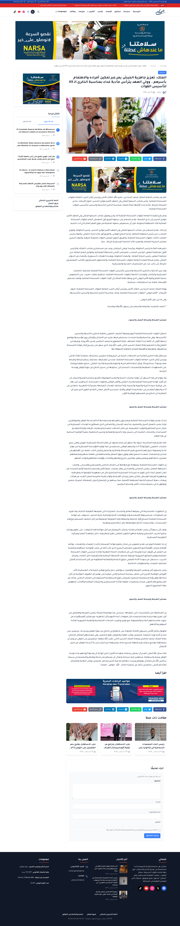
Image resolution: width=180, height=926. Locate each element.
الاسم (157, 802)
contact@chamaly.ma (76, 871)
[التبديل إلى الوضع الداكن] (33, 12)
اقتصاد (109, 12)
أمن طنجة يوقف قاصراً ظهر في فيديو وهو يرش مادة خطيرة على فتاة (105, 868)
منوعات (81, 12)
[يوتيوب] (19, 12)
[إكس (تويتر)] (158, 888)
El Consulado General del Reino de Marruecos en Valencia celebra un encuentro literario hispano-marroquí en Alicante (36, 131)
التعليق (157, 781)
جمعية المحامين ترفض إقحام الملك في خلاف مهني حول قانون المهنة (106, 894)
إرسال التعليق (152, 836)
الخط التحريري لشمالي (48, 201)
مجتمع (118, 12)
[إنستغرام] (23, 12)
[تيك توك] (15, 12)
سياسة (126, 12)
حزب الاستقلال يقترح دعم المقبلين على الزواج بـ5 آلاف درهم (82, 747)
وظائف (73, 12)
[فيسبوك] (28, 12)
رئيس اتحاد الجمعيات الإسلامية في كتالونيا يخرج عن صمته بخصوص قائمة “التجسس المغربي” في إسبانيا (104, 881)
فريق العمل (30, 1)
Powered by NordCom (76, 919)
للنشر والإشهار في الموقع (47, 207)
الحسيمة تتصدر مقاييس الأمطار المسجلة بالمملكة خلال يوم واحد (37, 185)
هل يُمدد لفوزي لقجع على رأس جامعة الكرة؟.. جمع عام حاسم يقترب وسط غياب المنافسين (36, 158)
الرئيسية (136, 12)
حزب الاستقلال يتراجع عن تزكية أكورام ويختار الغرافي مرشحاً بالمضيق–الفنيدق (116, 747)
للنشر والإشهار (18, 1)
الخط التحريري (42, 1)
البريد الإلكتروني (154, 812)
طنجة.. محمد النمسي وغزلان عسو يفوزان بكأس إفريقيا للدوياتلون (136, 5)
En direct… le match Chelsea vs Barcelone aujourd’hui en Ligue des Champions (37, 171)
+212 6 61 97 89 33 (77, 880)
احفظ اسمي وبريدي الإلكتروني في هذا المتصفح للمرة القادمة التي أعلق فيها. (131, 830)
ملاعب (100, 12)
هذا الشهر (27, 122)
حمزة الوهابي (23, 867)
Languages (62, 12)
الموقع (157, 822)
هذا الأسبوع (48, 122)
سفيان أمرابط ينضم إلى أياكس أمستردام (94, 5)
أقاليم (92, 12)
